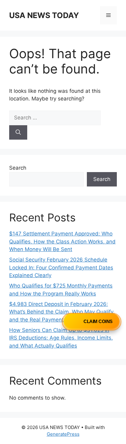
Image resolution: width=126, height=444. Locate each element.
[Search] (18, 132)
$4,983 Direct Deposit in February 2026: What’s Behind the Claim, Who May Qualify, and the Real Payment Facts (62, 312)
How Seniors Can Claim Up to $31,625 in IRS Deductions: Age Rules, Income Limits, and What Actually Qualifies (61, 338)
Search (17, 168)
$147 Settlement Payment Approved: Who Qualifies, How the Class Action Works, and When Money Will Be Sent (62, 241)
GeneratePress (63, 434)
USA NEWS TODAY (44, 15)
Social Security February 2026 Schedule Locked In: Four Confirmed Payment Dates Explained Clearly (61, 267)
